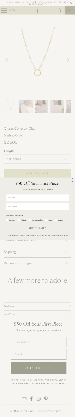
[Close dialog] (72, 179)
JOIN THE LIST (37, 227)
